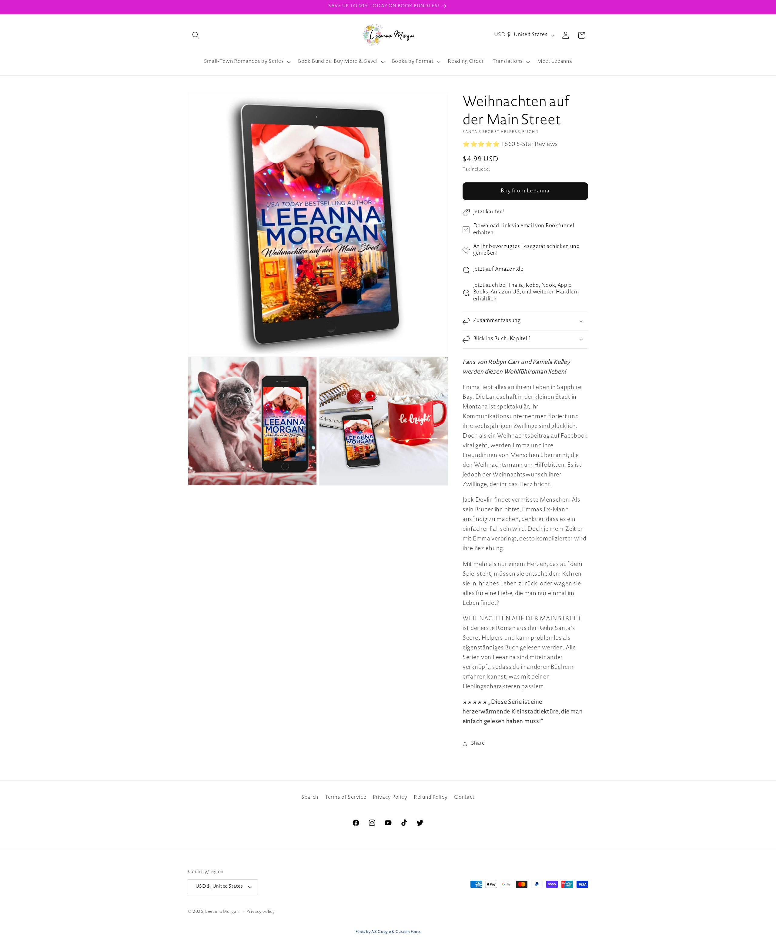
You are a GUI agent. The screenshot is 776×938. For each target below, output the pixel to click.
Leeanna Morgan (222, 911)
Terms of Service (345, 797)
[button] (196, 35)
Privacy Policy (390, 797)
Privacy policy (260, 911)
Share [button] (478, 743)
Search (309, 797)
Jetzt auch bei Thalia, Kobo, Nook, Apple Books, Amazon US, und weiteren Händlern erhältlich (526, 293)
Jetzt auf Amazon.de (498, 269)
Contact (464, 797)
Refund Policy (430, 797)
